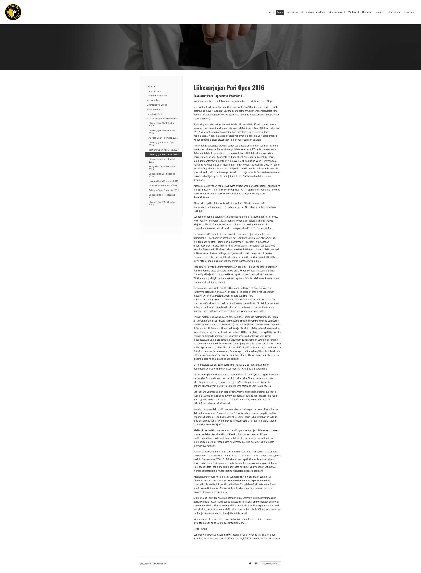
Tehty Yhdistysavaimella (270, 564)
